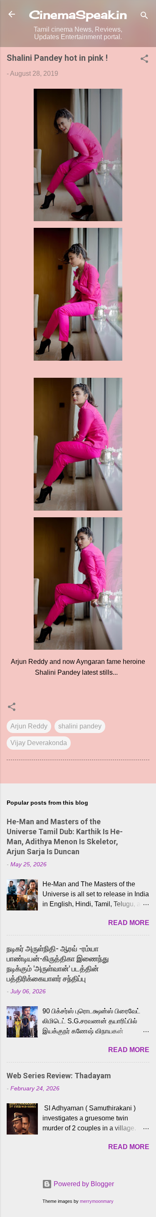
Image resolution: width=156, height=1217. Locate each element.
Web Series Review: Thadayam (59, 1075)
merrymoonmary (97, 1201)
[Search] (144, 17)
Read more (128, 922)
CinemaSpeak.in (78, 14)
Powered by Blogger (83, 1183)
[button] (144, 60)
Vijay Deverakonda (38, 742)
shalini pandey (80, 726)
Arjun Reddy (28, 726)
